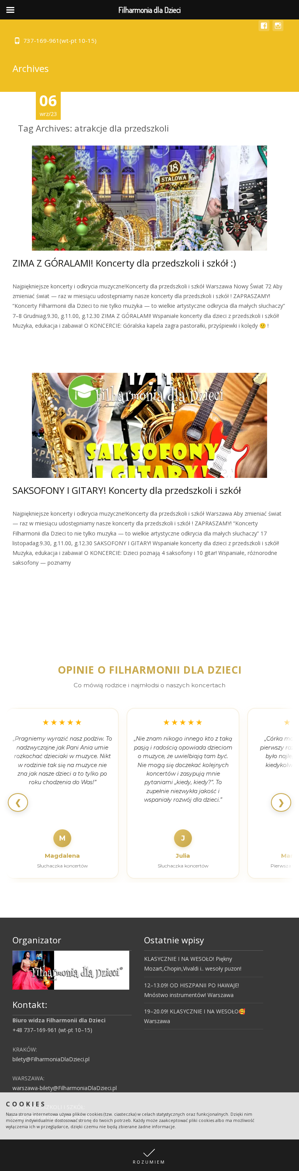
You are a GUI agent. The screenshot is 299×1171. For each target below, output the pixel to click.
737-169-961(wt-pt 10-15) (60, 40)
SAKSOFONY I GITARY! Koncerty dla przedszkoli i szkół (126, 490)
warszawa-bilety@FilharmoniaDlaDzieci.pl (64, 1088)
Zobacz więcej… (34, 340)
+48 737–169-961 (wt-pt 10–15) (52, 1030)
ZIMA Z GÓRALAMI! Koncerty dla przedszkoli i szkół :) (124, 262)
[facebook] (264, 29)
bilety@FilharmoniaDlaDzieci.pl (51, 1059)
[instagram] (278, 29)
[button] (149, 1155)
